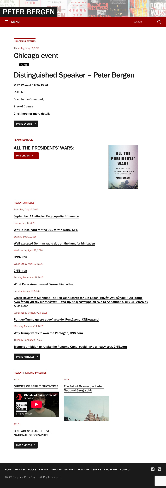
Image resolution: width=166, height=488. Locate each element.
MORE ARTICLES (25, 356)
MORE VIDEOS (24, 445)
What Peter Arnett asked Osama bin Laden (43, 284)
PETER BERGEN (29, 11)
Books (32, 469)
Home (8, 469)
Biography (110, 469)
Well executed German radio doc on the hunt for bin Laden (54, 243)
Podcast (20, 469)
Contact (125, 469)
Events (43, 469)
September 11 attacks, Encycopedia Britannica (46, 216)
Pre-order (23, 155)
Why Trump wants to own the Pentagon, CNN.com (48, 333)
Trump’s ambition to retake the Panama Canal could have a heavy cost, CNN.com (70, 346)
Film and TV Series (89, 469)
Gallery (70, 469)
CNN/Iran (20, 257)
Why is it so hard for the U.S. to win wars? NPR (46, 230)
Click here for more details (32, 113)
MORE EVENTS (24, 123)
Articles (56, 469)
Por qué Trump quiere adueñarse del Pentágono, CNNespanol (56, 319)
